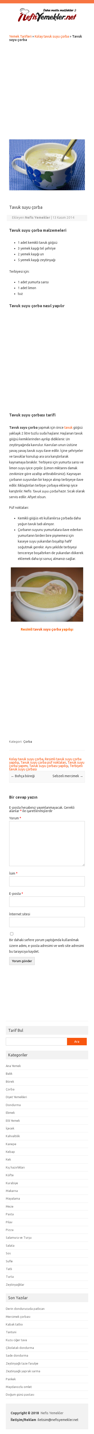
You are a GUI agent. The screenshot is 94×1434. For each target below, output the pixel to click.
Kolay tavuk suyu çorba (52, 36)
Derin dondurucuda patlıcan (25, 1308)
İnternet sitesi (19, 914)
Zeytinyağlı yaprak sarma (23, 1371)
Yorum (15, 818)
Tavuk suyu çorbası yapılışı (48, 766)
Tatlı (9, 1269)
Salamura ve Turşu (19, 1237)
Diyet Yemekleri (16, 1097)
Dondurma (13, 1105)
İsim (13, 873)
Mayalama (13, 1198)
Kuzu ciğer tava (16, 1340)
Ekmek (10, 1112)
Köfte (10, 1175)
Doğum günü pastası (20, 1394)
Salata (10, 1245)
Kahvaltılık (13, 1136)
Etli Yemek (13, 1120)
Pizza (9, 1229)
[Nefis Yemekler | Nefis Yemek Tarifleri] (47, 21)
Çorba (27, 741)
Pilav (9, 1222)
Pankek (11, 1379)
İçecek (10, 1128)
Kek (8, 1159)
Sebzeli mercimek (68, 776)
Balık (9, 1073)
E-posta (16, 894)
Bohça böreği (23, 776)
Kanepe (11, 1144)
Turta (10, 1276)
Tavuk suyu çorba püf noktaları (43, 762)
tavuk (68, 427)
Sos (8, 1253)
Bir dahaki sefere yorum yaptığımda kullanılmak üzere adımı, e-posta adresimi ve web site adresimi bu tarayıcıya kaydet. (46, 945)
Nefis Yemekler (52, 1413)
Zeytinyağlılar (15, 1284)
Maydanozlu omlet (19, 1386)
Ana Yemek (13, 1065)
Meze (9, 1206)
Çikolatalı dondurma (20, 1347)
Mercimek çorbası (18, 1316)
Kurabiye (12, 1183)
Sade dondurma (17, 1355)
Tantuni (11, 1332)
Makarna (12, 1190)
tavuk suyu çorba (47, 629)
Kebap (10, 1151)
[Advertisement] (47, 92)
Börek (10, 1081)
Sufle (9, 1261)
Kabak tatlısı (14, 1324)
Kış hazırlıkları (15, 1167)
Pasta (10, 1214)
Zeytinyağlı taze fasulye (22, 1363)
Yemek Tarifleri (20, 36)
